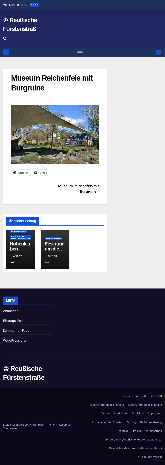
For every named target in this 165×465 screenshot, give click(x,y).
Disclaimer (138, 413)
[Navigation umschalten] (80, 52)
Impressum (155, 413)
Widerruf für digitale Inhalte (107, 404)
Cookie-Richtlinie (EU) (148, 396)
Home (127, 396)
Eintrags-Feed (14, 321)
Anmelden (11, 311)
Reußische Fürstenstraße (20, 237)
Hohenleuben (18, 231)
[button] (152, 52)
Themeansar (11, 428)
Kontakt (123, 430)
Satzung (131, 422)
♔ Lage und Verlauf (149, 456)
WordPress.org (14, 340)
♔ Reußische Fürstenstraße (20, 29)
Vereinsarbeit (153, 430)
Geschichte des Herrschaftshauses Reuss (135, 448)
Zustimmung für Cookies (107, 422)
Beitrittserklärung (151, 422)
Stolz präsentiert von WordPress (23, 424)
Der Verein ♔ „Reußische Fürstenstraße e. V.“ (133, 439)
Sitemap (137, 430)
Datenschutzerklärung (114, 413)
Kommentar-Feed (16, 330)
